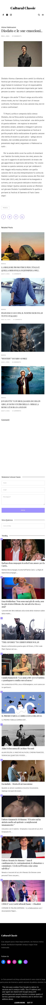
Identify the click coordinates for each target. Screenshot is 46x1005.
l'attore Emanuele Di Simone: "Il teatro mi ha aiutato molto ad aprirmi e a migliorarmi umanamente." (21, 822)
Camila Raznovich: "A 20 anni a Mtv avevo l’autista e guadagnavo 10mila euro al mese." (23, 679)
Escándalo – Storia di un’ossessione (17, 784)
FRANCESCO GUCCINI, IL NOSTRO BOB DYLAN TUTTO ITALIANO (22, 314)
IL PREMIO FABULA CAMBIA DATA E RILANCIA (22, 716)
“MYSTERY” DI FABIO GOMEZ (14, 358)
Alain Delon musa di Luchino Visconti (18, 748)
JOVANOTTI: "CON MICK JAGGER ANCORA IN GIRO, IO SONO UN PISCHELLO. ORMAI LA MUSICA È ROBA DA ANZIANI (20, 404)
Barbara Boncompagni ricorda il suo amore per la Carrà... (23, 564)
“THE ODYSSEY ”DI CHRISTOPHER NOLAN (20, 642)
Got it (30, 1003)
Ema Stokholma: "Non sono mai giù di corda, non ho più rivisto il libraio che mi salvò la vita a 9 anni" (23, 604)
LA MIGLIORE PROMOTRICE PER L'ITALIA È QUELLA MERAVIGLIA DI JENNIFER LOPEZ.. (20, 269)
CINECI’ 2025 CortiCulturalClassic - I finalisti (21, 904)
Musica (5, 207)
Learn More (19, 1003)
